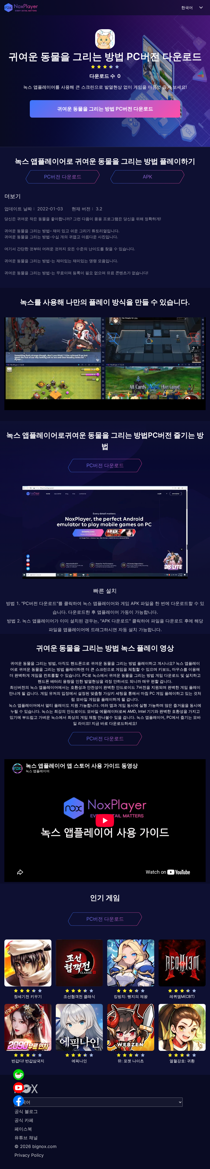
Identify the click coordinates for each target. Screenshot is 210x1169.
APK (147, 177)
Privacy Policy (29, 1155)
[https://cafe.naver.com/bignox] (18, 1074)
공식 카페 (23, 1120)
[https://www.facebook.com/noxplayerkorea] (18, 1100)
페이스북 (23, 1129)
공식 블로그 (26, 1111)
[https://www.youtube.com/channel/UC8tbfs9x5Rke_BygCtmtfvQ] (18, 1087)
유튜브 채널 (26, 1137)
